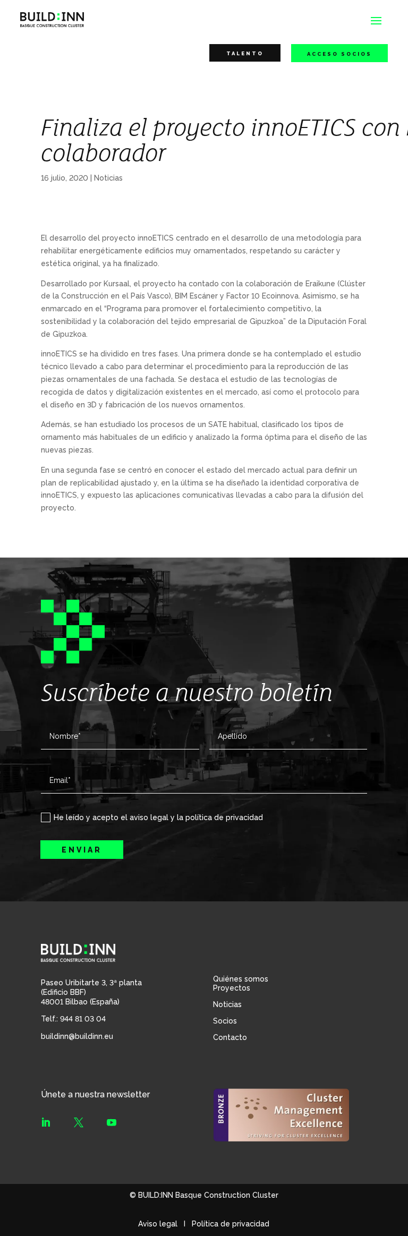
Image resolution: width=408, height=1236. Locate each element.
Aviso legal (157, 1224)
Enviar (82, 850)
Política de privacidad (230, 1224)
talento (245, 53)
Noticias (108, 177)
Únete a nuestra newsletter (95, 1094)
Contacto (230, 1037)
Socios (225, 1021)
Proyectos (231, 988)
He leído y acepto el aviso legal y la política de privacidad (158, 817)
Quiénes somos (240, 979)
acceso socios (339, 54)
